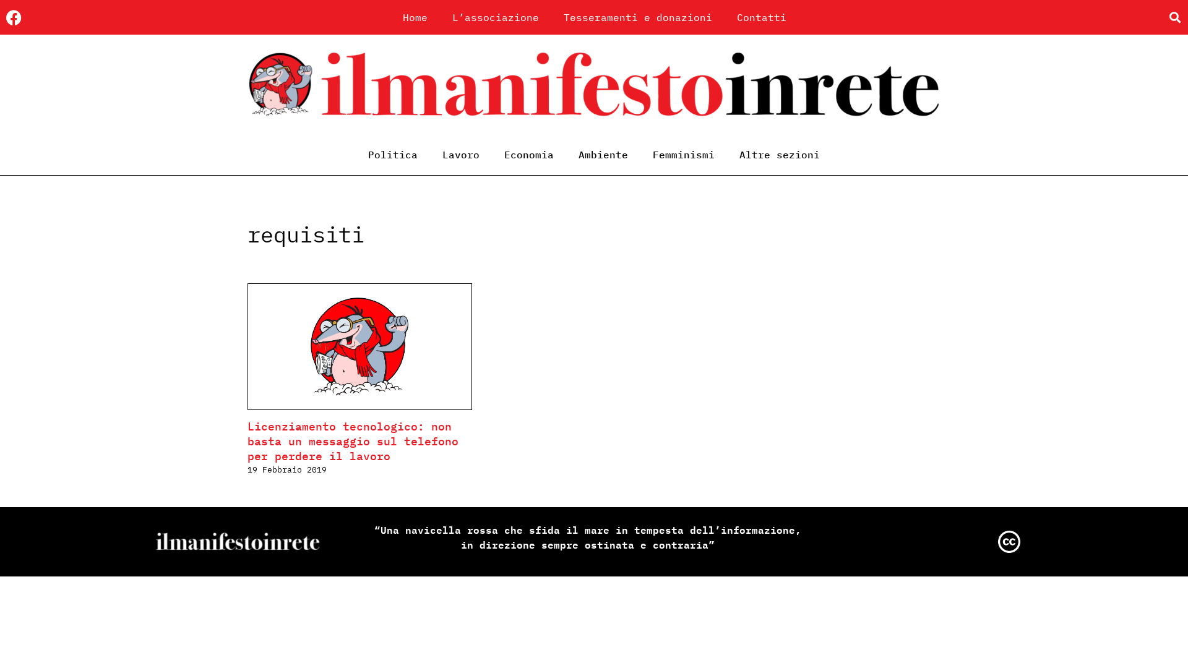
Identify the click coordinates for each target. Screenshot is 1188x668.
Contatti (761, 17)
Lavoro (461, 154)
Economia (529, 154)
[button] (1174, 17)
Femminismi (684, 154)
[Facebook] (14, 17)
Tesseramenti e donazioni (638, 17)
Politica (393, 154)
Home (415, 17)
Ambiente (603, 154)
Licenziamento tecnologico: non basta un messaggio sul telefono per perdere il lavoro (353, 441)
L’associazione (495, 17)
